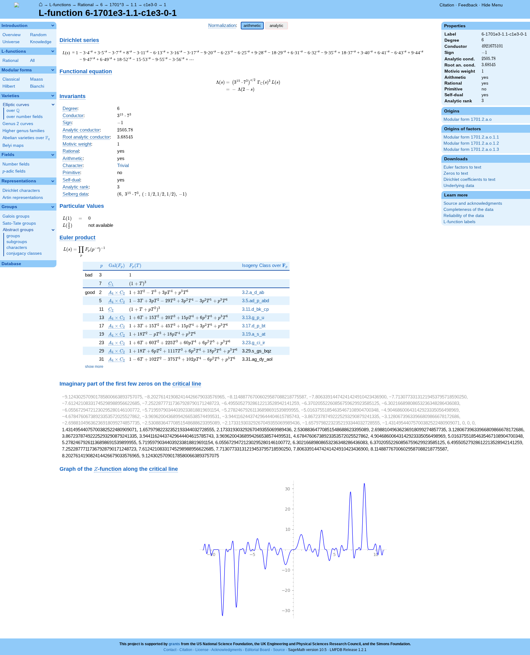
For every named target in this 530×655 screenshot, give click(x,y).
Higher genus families (23, 130)
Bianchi (37, 86)
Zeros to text (456, 173)
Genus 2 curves (17, 123)
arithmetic (252, 25)
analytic (276, 25)
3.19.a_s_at (253, 334)
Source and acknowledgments (473, 203)
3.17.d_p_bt (253, 325)
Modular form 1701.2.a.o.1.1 (471, 137)
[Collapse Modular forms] (52, 69)
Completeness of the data (469, 209)
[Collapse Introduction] (52, 25)
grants (174, 644)
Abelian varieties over (26, 138)
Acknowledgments (226, 650)
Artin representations (22, 197)
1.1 (134, 4)
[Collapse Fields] (52, 154)
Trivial (123, 165)
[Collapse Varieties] (52, 95)
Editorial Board (257, 650)
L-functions (60, 4)
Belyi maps (13, 145)
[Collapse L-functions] (52, 51)
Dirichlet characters (21, 190)
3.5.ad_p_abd (255, 300)
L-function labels (459, 221)
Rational (86, 4)
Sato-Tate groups (19, 223)
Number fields (15, 164)
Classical (11, 79)
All (32, 60)
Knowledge (41, 42)
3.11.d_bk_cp (255, 309)
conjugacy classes (24, 253)
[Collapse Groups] (52, 206)
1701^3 (116, 4)
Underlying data (459, 185)
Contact (169, 650)
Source (279, 650)
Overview (11, 34)
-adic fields (13, 171)
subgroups (16, 241)
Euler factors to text (462, 167)
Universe (11, 42)
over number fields (24, 116)
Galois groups (15, 216)
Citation (447, 4)
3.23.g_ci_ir (253, 342)
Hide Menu (492, 4)
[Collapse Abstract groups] (53, 229)
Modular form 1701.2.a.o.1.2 (471, 143)
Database (11, 263)
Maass (36, 79)
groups (13, 236)
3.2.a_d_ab (253, 292)
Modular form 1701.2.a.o (468, 119)
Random (38, 34)
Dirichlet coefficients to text (469, 179)
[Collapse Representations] (52, 181)
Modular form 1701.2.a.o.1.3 (471, 149)
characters (16, 247)
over (13, 111)
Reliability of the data (464, 215)
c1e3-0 (150, 4)
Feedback (468, 4)
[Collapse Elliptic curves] (53, 104)
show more (94, 366)
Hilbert (8, 86)
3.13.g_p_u (253, 317)
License (202, 650)
